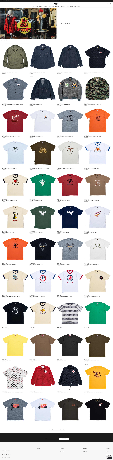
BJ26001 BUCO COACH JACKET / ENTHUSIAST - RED (36, 392)
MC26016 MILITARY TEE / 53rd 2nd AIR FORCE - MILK (91, 264)
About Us (108, 451)
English (104, 3)
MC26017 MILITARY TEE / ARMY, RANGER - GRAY (63, 264)
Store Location (109, 447)
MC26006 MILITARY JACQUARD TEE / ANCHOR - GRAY (64, 328)
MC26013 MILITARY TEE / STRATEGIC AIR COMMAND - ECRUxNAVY (11, 296)
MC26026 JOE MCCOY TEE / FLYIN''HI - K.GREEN (36, 200)
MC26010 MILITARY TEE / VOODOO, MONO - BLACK (9, 328)
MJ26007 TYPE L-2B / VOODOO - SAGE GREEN (63, 104)
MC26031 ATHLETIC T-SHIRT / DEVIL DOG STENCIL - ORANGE (92, 136)
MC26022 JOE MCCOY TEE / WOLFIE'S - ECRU (8, 232)
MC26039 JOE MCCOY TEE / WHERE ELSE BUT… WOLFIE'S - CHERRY (11, 136)
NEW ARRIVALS (35, 6)
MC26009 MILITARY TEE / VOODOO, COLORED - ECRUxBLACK (38, 328)
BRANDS (40, 6)
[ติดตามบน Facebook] (2, 0)
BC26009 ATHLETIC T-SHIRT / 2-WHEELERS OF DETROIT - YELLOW (93, 392)
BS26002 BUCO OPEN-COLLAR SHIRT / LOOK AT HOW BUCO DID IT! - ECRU (12, 392)
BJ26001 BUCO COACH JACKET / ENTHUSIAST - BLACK (64, 392)
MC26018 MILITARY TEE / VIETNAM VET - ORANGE (8, 264)
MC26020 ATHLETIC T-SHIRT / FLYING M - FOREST (36, 232)
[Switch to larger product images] (1, 40)
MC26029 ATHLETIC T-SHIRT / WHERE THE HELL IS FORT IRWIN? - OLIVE (39, 168)
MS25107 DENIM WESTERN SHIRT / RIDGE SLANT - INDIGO (37, 72)
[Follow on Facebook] (2, 454)
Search (84, 447)
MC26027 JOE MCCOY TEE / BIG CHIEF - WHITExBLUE (91, 168)
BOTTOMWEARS (51, 6)
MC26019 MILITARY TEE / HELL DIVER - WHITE (90, 232)
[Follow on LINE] (8, 454)
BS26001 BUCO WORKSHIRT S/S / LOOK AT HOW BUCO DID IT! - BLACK (94, 72)
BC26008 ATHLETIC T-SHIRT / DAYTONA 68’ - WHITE (37, 424)
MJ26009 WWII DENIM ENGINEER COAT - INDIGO (36, 104)
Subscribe (64, 438)
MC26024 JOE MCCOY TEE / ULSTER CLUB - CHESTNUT (91, 200)
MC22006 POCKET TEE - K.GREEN (88, 328)
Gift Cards (108, 448)
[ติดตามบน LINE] (8, 0)
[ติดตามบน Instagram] (4, 0)
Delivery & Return (85, 451)
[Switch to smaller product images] (3, 40)
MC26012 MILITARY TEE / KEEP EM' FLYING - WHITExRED (64, 296)
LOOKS (71, 6)
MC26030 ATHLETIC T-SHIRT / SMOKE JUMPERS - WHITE (9, 168)
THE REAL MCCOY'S (4, 103)
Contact (108, 449)
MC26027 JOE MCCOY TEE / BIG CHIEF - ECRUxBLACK (9, 200)
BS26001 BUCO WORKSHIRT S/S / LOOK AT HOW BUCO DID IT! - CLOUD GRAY (12, 104)
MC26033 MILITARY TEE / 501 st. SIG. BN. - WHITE (36, 136)
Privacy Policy (85, 448)
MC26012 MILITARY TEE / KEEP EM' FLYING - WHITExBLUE (37, 296)
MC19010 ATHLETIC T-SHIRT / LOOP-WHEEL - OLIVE (91, 360)
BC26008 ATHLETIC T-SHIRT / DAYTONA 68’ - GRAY (9, 424)
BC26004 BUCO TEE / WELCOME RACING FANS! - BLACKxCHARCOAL (93, 424)
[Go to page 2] (63, 429)
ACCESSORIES (63, 6)
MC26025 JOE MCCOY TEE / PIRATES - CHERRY (63, 200)
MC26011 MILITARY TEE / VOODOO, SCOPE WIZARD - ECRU (92, 296)
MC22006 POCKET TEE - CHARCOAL (62, 360)
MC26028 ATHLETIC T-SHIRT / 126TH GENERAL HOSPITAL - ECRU (65, 168)
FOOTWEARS (57, 6)
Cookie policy (85, 449)
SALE (68, 6)
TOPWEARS (45, 6)
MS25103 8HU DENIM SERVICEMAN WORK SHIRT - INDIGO (64, 72)
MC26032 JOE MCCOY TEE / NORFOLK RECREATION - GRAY (65, 136)
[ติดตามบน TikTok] (6, 0)
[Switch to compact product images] (4, 40)
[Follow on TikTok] (6, 454)
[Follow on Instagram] (4, 454)
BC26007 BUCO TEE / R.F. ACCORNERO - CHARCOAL (64, 424)
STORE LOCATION (77, 6)
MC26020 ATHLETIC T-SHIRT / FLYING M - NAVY (63, 232)
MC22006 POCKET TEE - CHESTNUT (34, 360)
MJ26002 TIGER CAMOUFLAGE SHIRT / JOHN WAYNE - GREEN (92, 104)
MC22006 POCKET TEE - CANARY (6, 360)
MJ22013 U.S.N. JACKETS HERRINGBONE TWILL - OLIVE (9, 72)
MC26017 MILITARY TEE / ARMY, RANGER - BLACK (36, 264)
